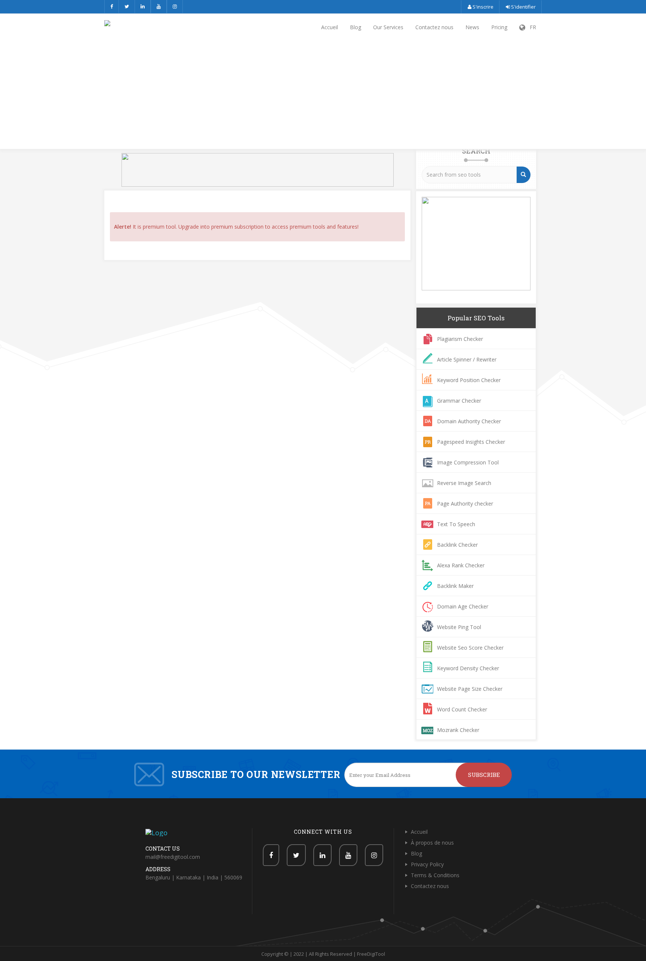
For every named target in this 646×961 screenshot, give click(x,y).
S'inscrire (482, 6)
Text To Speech (456, 524)
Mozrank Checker (458, 729)
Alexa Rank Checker (461, 565)
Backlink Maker (455, 585)
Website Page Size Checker (469, 688)
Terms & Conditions (435, 875)
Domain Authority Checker (469, 421)
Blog (355, 27)
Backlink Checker (457, 544)
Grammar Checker (459, 400)
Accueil (329, 27)
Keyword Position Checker (469, 380)
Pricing (499, 27)
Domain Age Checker (462, 606)
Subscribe (484, 774)
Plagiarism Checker (460, 338)
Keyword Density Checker (468, 668)
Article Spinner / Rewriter (466, 359)
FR (530, 27)
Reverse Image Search (464, 482)
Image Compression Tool (468, 462)
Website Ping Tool (459, 627)
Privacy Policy (427, 864)
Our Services (388, 27)
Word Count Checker (462, 709)
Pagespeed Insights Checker (471, 441)
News (472, 27)
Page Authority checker (465, 503)
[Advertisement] (323, 95)
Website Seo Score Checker (470, 647)
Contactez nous (434, 27)
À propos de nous (432, 842)
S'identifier (523, 6)
